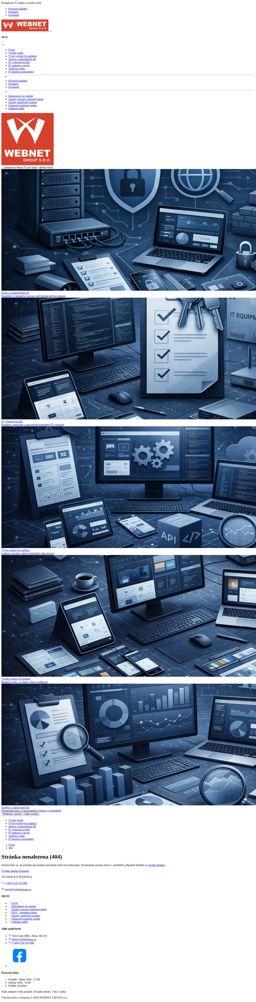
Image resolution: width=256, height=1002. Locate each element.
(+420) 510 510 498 (16, 883)
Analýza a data (16, 68)
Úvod (11, 49)
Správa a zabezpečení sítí (22, 59)
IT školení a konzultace (21, 71)
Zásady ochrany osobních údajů (25, 99)
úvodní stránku (156, 865)
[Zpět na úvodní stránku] (25, 30)
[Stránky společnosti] (27, 164)
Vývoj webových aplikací (22, 56)
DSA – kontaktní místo (24, 912)
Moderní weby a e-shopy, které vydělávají (24, 682)
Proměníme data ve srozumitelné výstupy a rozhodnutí (31, 810)
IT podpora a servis (19, 65)
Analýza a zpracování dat (15, 807)
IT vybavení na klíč (19, 62)
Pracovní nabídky (18, 8)
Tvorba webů (15, 52)
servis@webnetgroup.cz (18, 889)
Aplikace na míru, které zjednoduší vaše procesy (28, 553)
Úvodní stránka (9, 871)
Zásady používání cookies (22, 102)
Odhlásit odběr (16, 108)
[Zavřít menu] (2, 44)
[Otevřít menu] (50, 31)
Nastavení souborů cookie (22, 105)
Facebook (13, 15)
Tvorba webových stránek (15, 678)
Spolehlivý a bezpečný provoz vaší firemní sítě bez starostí (33, 296)
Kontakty (13, 11)
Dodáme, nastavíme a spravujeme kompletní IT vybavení (32, 424)
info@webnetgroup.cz (23, 939)
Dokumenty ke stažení (20, 96)
